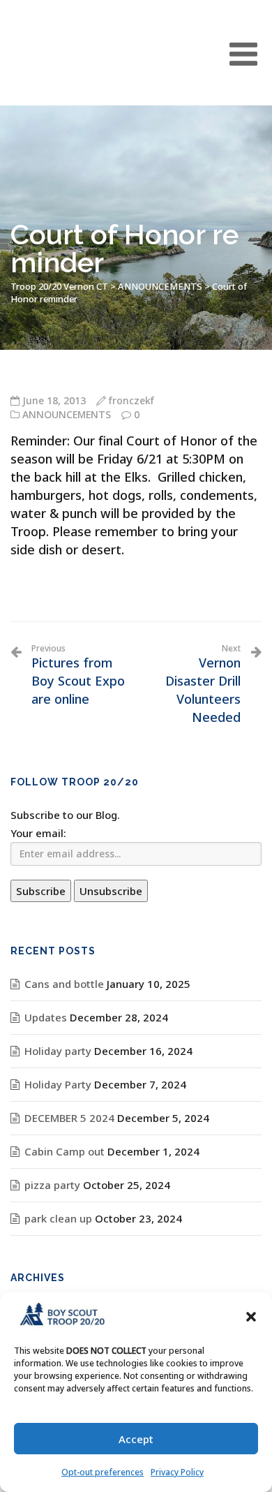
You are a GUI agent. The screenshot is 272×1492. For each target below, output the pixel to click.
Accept (136, 1439)
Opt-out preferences (102, 1472)
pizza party (52, 1185)
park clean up (58, 1218)
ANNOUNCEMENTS (66, 414)
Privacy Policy (177, 1472)
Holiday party (57, 1051)
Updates (45, 1017)
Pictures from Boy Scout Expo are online (78, 675)
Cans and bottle (64, 984)
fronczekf (131, 400)
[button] (251, 1317)
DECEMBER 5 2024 (69, 1118)
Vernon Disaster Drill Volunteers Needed (203, 684)
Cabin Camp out (64, 1151)
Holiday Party (57, 1084)
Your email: (38, 833)
